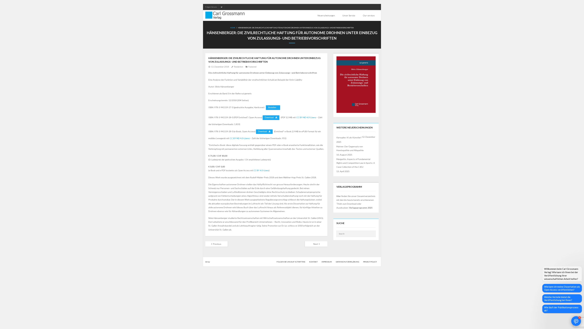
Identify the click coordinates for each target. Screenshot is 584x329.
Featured (252, 66)
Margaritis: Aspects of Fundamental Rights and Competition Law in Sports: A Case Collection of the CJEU (355, 163)
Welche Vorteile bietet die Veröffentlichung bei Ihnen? (558, 298)
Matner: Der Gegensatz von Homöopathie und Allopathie (350, 148)
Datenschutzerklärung (347, 262)
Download (269, 117)
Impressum (327, 262)
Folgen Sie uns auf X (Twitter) (291, 262)
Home (232, 28)
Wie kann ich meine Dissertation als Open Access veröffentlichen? (562, 288)
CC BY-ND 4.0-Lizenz (306, 117)
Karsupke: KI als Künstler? (349, 137)
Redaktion (238, 66)
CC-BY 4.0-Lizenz (261, 170)
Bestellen (272, 107)
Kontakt (313, 262)
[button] (576, 321)
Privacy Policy (370, 262)
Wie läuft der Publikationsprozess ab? (561, 309)
